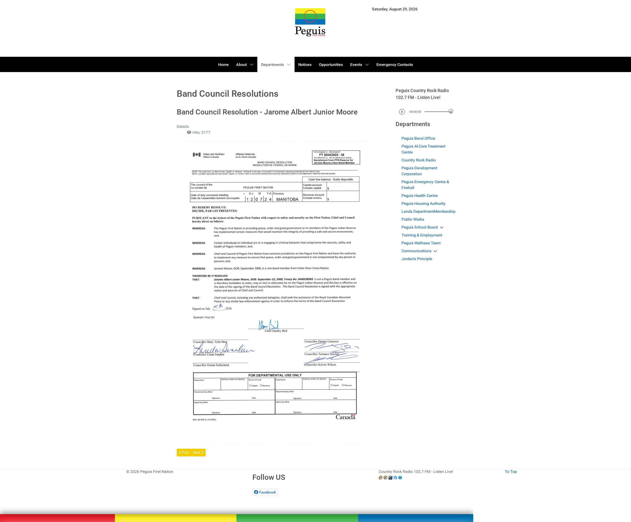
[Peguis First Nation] (310, 22)
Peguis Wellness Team (421, 243)
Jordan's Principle (417, 258)
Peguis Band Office (418, 138)
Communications (416, 251)
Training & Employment (422, 235)
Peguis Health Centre (420, 195)
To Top (511, 471)
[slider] (451, 111)
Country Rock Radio (419, 160)
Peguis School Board (420, 227)
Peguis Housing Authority (424, 203)
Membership (445, 211)
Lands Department (418, 211)
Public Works (413, 219)
